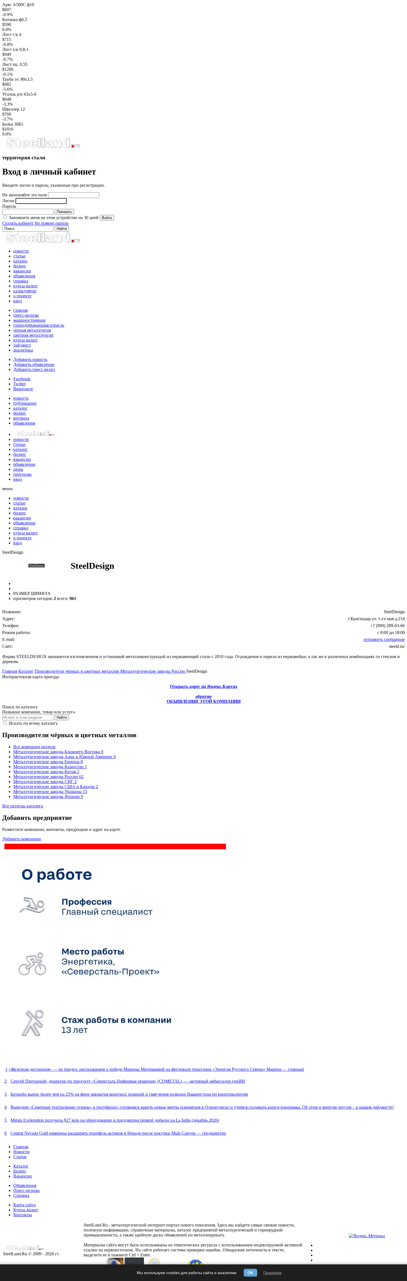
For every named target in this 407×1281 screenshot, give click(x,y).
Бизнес (19, 1171)
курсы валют (25, 286)
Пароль (9, 206)
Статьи (20, 1156)
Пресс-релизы (26, 1190)
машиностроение (29, 320)
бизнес (19, 266)
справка (20, 281)
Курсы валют (25, 1209)
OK (250, 1272)
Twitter (19, 383)
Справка (21, 1195)
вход (17, 300)
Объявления (24, 1185)
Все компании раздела (34, 746)
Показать (64, 212)
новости (21, 251)
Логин (8, 200)
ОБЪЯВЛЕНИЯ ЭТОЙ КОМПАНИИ (204, 701)
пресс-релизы (26, 315)
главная (20, 310)
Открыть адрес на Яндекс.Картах (203, 686)
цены (18, 469)
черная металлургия (32, 330)
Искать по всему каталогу (33, 723)
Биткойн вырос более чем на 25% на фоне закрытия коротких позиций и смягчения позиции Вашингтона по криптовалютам (129, 1094)
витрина (21, 418)
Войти (107, 218)
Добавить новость (30, 359)
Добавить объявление (33, 364)
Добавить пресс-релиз (34, 369)
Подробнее (272, 1273)
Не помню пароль (51, 223)
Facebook (21, 378)
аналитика (23, 350)
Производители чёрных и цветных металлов (77, 671)
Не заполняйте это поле (24, 195)
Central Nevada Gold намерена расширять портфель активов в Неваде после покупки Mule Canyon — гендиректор (118, 1133)
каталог (20, 261)
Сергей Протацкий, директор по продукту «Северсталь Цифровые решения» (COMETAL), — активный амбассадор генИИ (128, 1081)
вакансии (22, 271)
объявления (24, 276)
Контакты (22, 1214)
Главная (9, 671)
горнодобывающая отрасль (38, 325)
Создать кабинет (18, 223)
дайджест (22, 345)
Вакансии (22, 1176)
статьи (19, 256)
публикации (25, 403)
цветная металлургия (33, 335)
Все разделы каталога (22, 806)
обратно (203, 696)
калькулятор (24, 291)
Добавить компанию (21, 838)
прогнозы (22, 474)
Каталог (26, 671)
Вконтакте (23, 388)
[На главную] (42, 146)
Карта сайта (24, 1204)
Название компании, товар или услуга (38, 712)
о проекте (22, 295)
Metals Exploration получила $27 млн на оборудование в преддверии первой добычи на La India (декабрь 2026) (115, 1120)
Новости (21, 1151)
